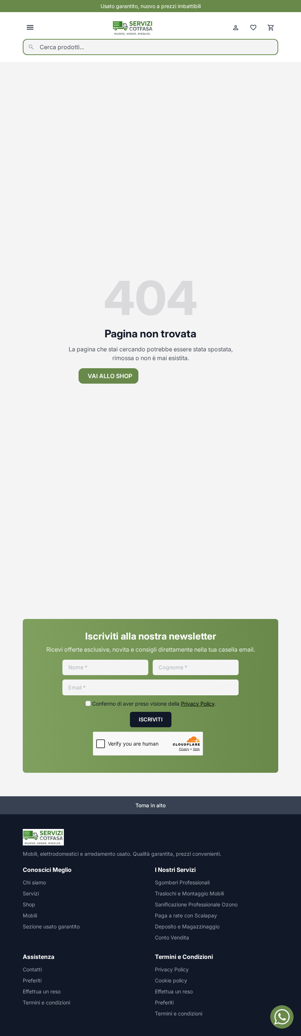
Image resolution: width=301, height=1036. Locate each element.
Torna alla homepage (187, 376)
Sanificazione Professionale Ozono (196, 904)
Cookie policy (171, 980)
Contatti (32, 969)
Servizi (31, 893)
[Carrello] (271, 27)
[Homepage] (132, 27)
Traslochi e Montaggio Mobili (189, 893)
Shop (29, 904)
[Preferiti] (253, 27)
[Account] (235, 27)
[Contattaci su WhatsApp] (282, 1017)
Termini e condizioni (46, 1002)
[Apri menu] (30, 27)
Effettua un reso (42, 991)
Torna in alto (150, 805)
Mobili (30, 915)
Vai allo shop (110, 376)
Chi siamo (34, 882)
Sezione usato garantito (51, 926)
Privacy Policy (197, 703)
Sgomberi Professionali (182, 882)
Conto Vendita (172, 937)
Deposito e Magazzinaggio (187, 926)
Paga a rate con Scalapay (186, 915)
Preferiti (32, 980)
